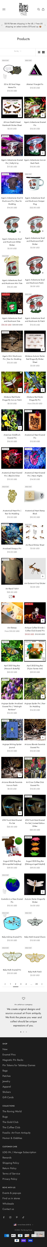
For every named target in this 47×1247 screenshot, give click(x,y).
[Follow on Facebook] (4, 1217)
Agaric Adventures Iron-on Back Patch (35, 161)
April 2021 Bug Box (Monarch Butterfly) (12, 667)
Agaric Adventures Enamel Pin (35, 123)
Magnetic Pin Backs (13, 1060)
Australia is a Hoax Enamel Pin (12, 900)
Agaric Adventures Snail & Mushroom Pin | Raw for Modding (12, 201)
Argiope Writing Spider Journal (12, 746)
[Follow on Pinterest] (17, 1217)
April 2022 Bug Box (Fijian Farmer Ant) (35, 667)
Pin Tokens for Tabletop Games (19, 1065)
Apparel (7, 1086)
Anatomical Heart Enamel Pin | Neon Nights (35, 474)
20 (36, 984)
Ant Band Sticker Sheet (35, 545)
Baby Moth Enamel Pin (12, 970)
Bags (5, 1070)
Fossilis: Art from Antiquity (16, 1133)
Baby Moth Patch (35, 971)
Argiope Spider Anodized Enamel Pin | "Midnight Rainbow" (12, 706)
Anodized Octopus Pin (12, 548)
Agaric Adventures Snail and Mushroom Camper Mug (35, 201)
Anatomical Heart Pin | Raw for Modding (12, 512)
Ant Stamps (12, 627)
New (5, 1049)
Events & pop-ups (12, 1193)
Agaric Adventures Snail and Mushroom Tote (12, 319)
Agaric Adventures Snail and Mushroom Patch (35, 281)
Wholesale (8, 1204)
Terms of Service (11, 1173)
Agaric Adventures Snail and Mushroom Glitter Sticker (12, 242)
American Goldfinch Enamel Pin (12, 436)
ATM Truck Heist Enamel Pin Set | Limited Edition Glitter (35, 823)
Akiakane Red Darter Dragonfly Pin (35, 398)
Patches (7, 1076)
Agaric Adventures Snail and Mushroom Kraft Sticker (35, 241)
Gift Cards (8, 1097)
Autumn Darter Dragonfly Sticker (35, 900)
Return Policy (9, 1168)
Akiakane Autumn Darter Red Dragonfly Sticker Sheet (35, 359)
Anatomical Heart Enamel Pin (35, 436)
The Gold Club (10, 1122)
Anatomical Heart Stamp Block (35, 512)
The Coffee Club (11, 1127)
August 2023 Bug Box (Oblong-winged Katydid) (35, 862)
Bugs (5, 1117)
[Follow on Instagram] (10, 1217)
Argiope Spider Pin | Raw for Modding (35, 705)
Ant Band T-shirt (12, 588)
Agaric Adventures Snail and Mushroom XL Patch (35, 319)
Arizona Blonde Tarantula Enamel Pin (35, 746)
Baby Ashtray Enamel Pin (12, 937)
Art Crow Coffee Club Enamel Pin (35, 783)
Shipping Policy (11, 1163)
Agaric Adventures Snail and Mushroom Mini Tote (12, 282)
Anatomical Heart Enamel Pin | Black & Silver (12, 474)
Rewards (7, 1157)
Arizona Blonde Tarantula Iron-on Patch (12, 783)
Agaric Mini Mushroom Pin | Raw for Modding (12, 357)
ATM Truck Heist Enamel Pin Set (12, 821)
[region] (23, 1012)
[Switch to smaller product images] (43, 52)
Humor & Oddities (12, 1138)
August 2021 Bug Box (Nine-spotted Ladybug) (12, 862)
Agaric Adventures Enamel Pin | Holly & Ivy (12, 161)
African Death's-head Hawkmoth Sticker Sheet (12, 123)
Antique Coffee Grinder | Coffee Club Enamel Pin (35, 629)
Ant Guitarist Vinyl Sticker (34, 583)
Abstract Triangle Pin (35, 84)
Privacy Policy (10, 1179)
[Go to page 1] (5, 984)
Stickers (7, 1092)
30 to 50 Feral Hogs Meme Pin (12, 85)
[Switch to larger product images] (39, 52)
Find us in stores (11, 1198)
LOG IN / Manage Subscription (19, 1152)
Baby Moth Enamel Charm (34, 937)
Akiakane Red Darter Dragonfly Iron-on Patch (12, 398)
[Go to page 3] (41, 984)
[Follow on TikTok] (23, 1217)
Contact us (8, 1209)
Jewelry (6, 1081)
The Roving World (12, 1111)
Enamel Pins (9, 1054)
